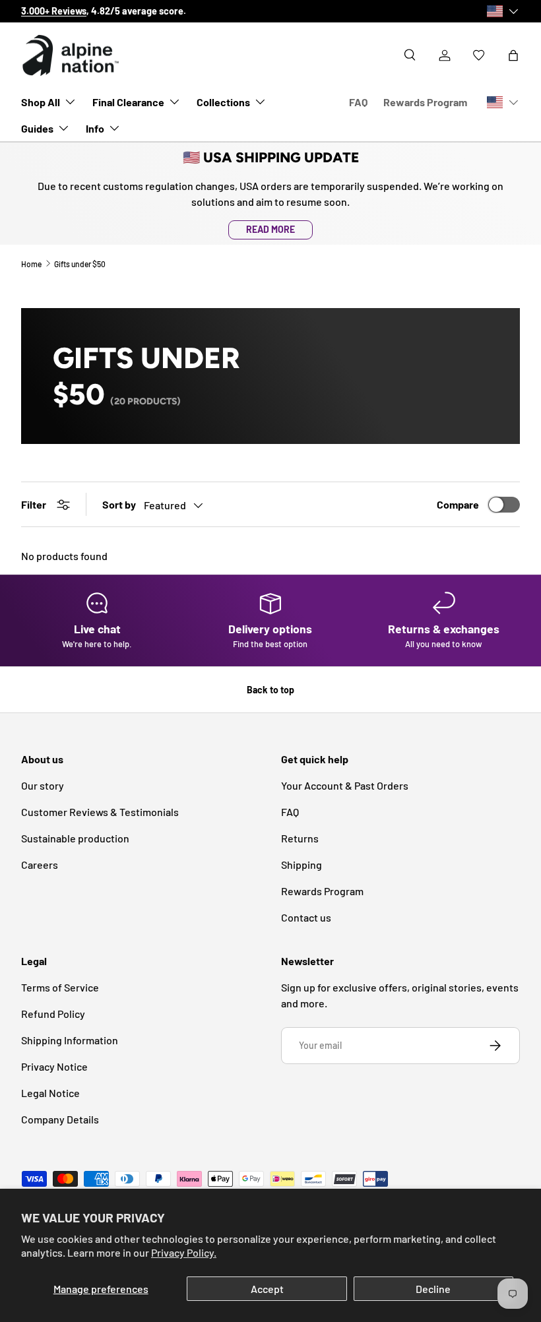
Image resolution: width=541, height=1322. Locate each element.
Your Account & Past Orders (344, 785)
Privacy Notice (54, 1066)
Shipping (301, 864)
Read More (270, 229)
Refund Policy (53, 1013)
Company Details (60, 1119)
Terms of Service (60, 987)
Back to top (270, 689)
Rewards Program (425, 102)
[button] (513, 55)
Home (31, 264)
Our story (204, 10)
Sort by (119, 504)
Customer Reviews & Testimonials (100, 811)
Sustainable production (75, 838)
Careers (39, 864)
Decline (433, 1288)
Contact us (306, 917)
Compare (458, 504)
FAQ (358, 102)
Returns (300, 838)
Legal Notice (50, 1092)
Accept (267, 1288)
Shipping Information (69, 1040)
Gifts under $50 (80, 264)
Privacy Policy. (183, 1252)
